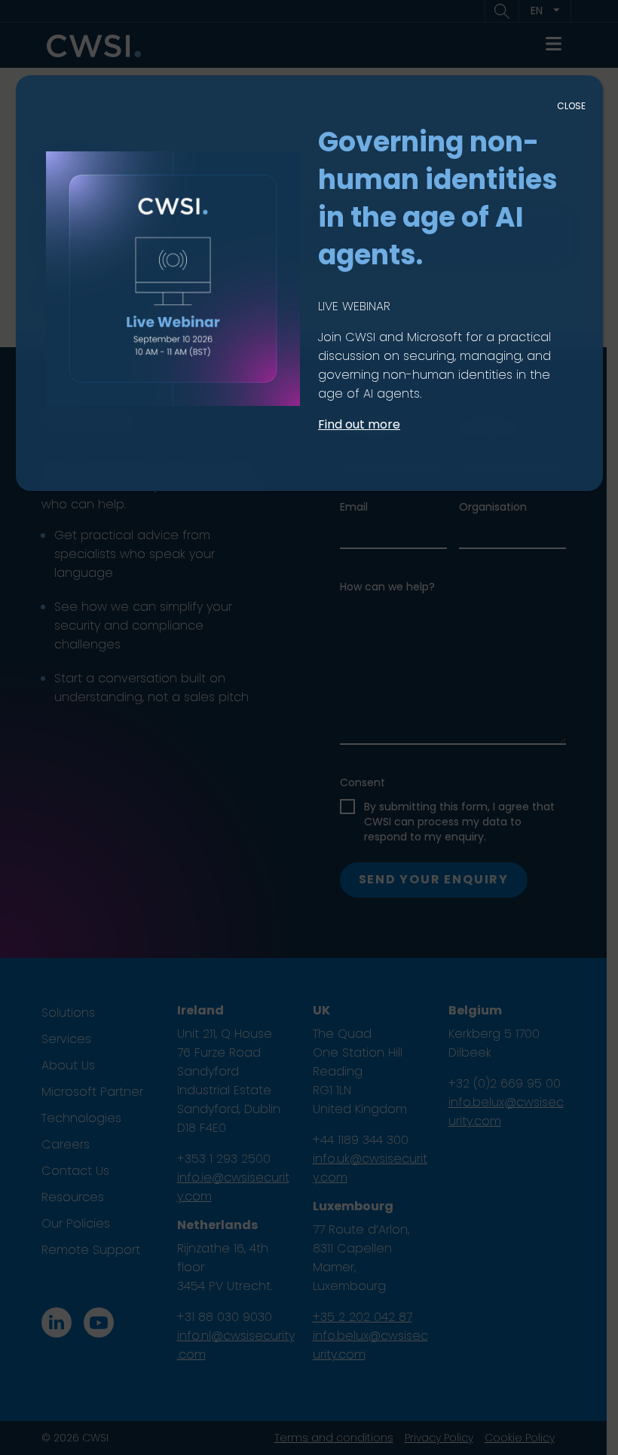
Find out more (359, 424)
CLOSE (571, 105)
